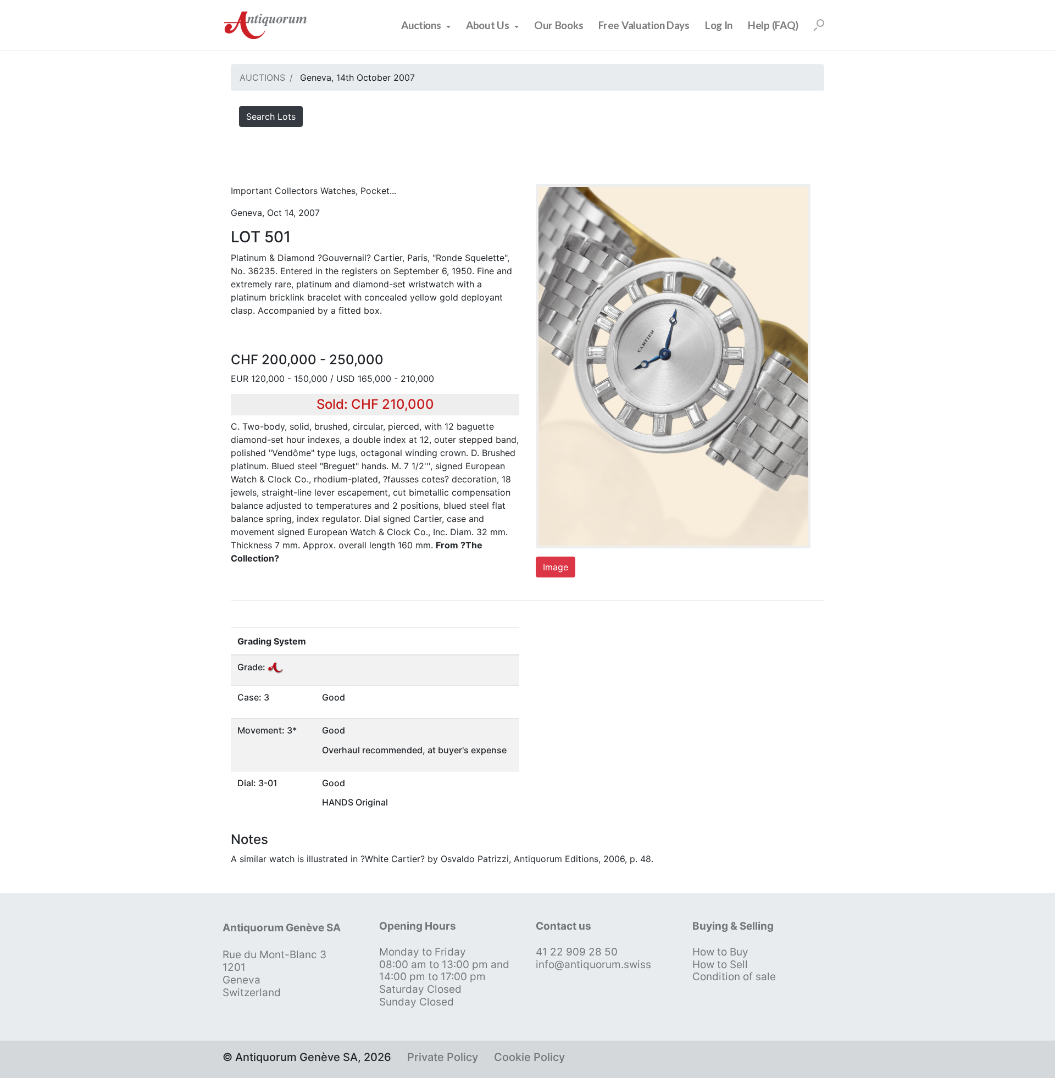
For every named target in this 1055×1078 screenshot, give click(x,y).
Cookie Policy (529, 1057)
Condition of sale (734, 976)
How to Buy (720, 952)
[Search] (818, 25)
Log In (718, 25)
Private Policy (442, 1057)
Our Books (558, 25)
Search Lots (271, 116)
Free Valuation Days (644, 25)
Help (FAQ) (773, 25)
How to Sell (720, 964)
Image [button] (555, 567)
